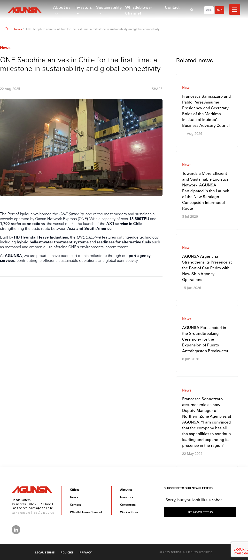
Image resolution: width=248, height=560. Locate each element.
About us (61, 7)
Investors (83, 7)
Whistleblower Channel (86, 512)
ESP (209, 10)
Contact (172, 7)
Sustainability (109, 7)
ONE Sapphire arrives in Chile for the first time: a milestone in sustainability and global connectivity (93, 29)
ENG (219, 10)
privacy (85, 552)
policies (67, 552)
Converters (128, 504)
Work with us (129, 512)
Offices (74, 489)
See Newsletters (200, 512)
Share (157, 88)
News (18, 29)
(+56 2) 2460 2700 (42, 512)
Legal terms (45, 552)
